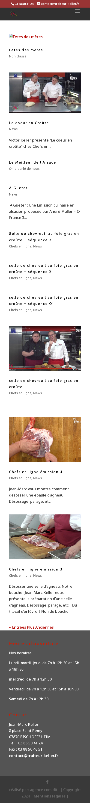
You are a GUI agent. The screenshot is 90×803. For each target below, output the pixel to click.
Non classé (17, 56)
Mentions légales (50, 796)
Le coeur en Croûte (29, 123)
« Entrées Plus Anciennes (31, 627)
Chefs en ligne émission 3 (36, 569)
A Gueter (18, 188)
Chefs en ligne (20, 246)
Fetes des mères (26, 50)
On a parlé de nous (24, 168)
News (13, 129)
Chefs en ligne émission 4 (36, 472)
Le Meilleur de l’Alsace (32, 162)
